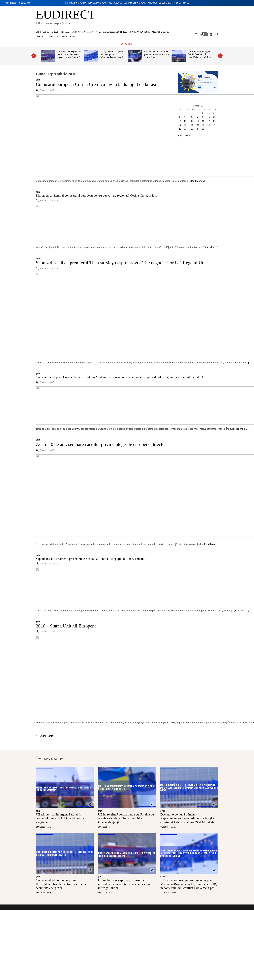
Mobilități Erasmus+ (161, 32)
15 (198, 121)
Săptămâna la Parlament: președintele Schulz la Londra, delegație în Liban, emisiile (90, 559)
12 (180, 121)
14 (192, 121)
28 (192, 129)
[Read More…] (197, 180)
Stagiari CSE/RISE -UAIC (82, 32)
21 (192, 125)
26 (180, 129)
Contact (72, 36)
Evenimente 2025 (50, 32)
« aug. (181, 135)
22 (198, 125)
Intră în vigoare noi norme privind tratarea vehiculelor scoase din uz (113, 54)
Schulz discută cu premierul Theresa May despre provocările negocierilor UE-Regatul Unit (121, 262)
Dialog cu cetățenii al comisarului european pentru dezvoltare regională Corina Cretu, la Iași (96, 195)
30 (203, 129)
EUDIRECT (65, 15)
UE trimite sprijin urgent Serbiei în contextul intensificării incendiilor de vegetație (156, 56)
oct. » (187, 135)
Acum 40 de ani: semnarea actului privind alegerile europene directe (100, 444)
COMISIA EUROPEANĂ (97, 3)
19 (180, 125)
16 (203, 121)
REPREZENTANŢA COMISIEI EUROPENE (127, 3)
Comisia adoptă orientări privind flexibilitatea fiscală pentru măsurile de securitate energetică (61, 884)
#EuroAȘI (65, 32)
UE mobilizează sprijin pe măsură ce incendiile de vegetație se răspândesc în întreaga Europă (124, 884)
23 (203, 125)
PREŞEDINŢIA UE (181, 3)
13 (185, 121)
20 (185, 125)
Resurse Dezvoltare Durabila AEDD (51, 36)
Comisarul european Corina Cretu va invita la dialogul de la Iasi (96, 84)
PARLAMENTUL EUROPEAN (159, 3)
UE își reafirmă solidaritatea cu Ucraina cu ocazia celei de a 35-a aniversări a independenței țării (201, 56)
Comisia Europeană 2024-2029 (113, 32)
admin (44, 90)
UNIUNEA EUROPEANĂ (75, 3)
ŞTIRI (38, 32)
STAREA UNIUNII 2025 (139, 32)
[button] (33, 55)
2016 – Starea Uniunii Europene (66, 626)
